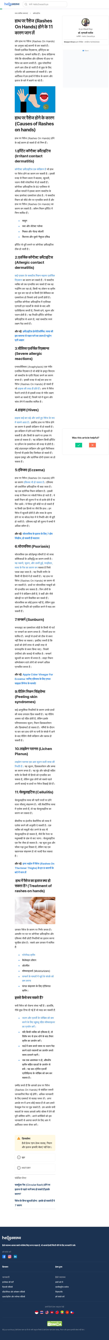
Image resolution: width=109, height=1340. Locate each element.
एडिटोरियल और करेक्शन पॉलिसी (13, 1292)
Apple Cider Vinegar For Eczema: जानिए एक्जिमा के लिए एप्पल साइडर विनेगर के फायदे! (34, 679)
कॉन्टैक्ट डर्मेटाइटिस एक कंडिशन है (30, 169)
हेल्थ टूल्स (58, 1267)
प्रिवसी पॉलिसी (7, 1287)
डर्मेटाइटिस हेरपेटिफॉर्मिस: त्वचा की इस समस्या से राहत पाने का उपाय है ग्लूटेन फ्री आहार (34, 336)
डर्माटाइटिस (36, 13)
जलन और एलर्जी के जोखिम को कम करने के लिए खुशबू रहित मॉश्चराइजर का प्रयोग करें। (38, 1022)
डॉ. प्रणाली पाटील (85, 32)
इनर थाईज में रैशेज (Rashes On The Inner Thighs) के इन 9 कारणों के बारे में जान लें (34, 868)
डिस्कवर (5, 1267)
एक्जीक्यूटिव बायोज (62, 1287)
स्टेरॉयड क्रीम (28, 954)
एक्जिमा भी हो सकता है (34, 482)
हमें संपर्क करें (59, 1296)
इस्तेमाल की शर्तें (7, 1282)
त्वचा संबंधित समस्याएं (21, 13)
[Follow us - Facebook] (4, 1256)
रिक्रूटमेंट (59, 1292)
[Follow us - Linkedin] (15, 1256)
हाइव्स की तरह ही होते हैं (28, 388)
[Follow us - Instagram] (9, 1256)
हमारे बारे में (59, 1282)
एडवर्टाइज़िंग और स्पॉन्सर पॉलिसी (13, 1296)
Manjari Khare (70, 42)
